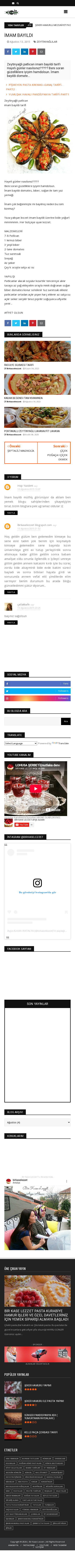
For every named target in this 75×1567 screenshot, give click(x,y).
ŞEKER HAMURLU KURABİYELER (30, 1519)
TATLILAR (37, 1505)
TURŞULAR (49, 1505)
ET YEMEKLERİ (49, 1468)
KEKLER (34, 1482)
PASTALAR (18, 1491)
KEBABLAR (10, 1482)
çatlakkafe (23, 604)
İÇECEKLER (10, 1519)
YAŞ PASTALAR (12, 1509)
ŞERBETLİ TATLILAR (41, 1523)
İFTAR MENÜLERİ (51, 1514)
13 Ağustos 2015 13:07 (28, 489)
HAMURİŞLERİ (56, 1472)
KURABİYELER (46, 1482)
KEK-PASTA (23, 1482)
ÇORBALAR (35, 1514)
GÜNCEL (28, 1472)
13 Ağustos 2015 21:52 (28, 528)
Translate (63, 743)
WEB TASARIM (59, 1545)
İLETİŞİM (40, 1547)
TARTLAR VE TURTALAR (32, 1500)
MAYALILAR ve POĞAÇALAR (17, 1486)
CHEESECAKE (60, 1458)
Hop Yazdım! (25, 485)
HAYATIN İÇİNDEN (13, 1477)
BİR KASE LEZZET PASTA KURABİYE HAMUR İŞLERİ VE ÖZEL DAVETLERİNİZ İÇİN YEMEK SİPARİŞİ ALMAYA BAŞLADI (36, 1315)
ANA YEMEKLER (12, 1458)
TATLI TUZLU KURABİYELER (17, 1505)
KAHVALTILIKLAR (54, 1477)
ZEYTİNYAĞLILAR (47, 41)
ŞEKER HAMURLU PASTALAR (17, 1523)
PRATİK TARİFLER (33, 1491)
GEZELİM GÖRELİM (13, 1472)
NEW (8, 1491)
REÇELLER (48, 1491)
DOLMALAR (11, 1463)
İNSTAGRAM (29, 1545)
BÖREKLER (47, 1458)
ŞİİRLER (9, 1528)
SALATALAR (61, 1491)
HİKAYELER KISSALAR (34, 1477)
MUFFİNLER (37, 1486)
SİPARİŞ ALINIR (12, 1500)
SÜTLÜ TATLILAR (50, 1495)
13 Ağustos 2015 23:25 (28, 607)
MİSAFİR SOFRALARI (54, 1486)
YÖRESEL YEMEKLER (30, 1509)
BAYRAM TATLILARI (30, 1458)
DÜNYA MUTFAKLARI (54, 1463)
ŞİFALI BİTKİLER (59, 1523)
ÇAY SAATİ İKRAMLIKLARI (16, 1514)
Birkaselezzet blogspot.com (34, 525)
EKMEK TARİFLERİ (33, 1468)
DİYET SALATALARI (14, 1468)
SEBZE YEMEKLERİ (13, 1495)
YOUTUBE (44, 1545)
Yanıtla (11, 512)
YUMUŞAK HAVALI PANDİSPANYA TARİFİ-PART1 (39, 94)
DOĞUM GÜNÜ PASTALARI (30, 1463)
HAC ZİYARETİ (41, 1472)
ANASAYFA (13, 1545)
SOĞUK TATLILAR (31, 1495)
